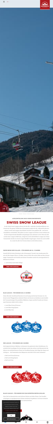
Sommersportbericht (26, 422)
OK (11, 415)
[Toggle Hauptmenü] (26, 2)
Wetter (37, 422)
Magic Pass (5, 422)
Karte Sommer (16, 422)
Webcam (48, 422)
